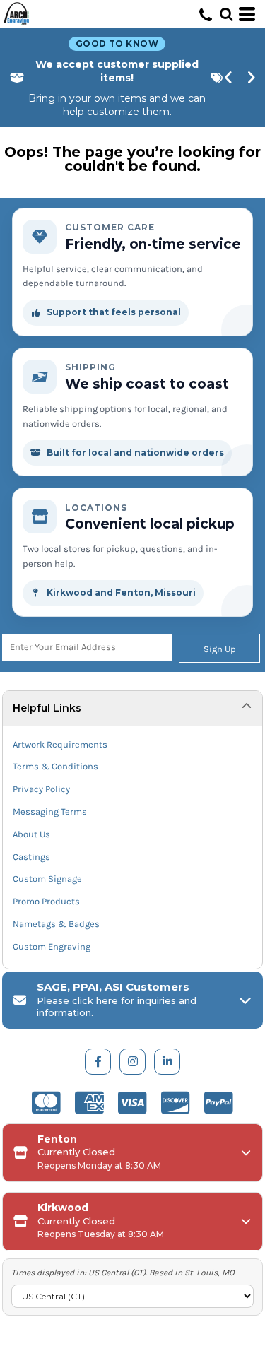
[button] (226, 14)
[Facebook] (98, 1062)
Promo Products (46, 901)
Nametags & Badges (56, 924)
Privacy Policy (41, 789)
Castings (31, 856)
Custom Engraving (51, 946)
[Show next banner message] (251, 77)
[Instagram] (132, 1062)
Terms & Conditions (55, 766)
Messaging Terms (50, 811)
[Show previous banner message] (229, 77)
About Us (31, 834)
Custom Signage (47, 878)
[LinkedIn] (167, 1062)
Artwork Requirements (60, 744)
